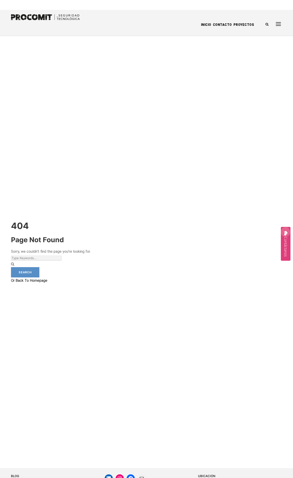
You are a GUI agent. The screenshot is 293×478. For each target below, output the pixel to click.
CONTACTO (222, 25)
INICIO (206, 25)
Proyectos (243, 25)
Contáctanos (285, 247)
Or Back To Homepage (29, 280)
